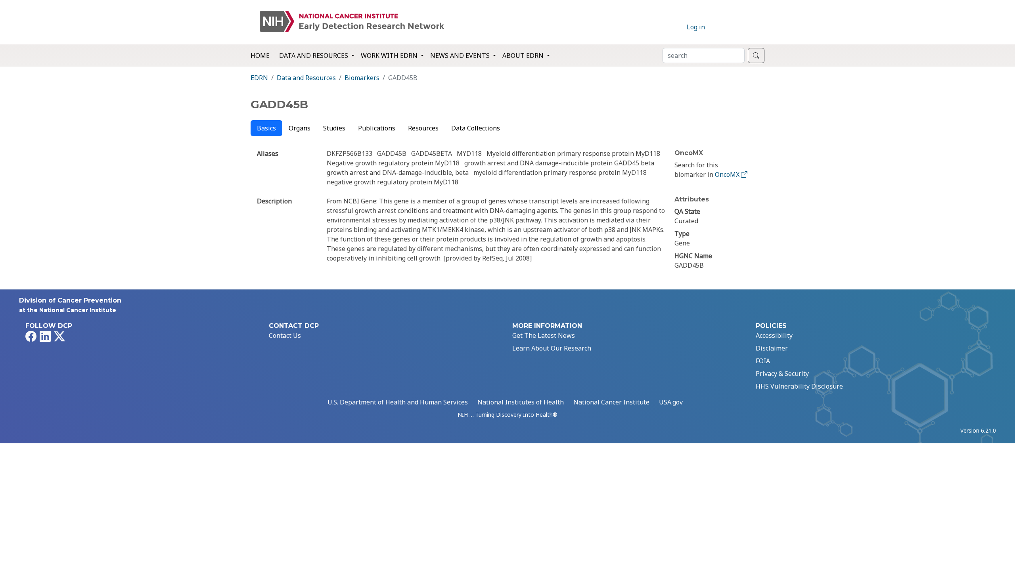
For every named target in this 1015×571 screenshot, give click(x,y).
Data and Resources (306, 77)
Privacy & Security (782, 373)
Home (260, 55)
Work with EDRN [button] (390, 55)
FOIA (763, 360)
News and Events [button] (460, 55)
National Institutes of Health (520, 402)
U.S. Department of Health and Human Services (397, 402)
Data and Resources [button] (314, 55)
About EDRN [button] (523, 55)
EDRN (259, 77)
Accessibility (774, 335)
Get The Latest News (543, 335)
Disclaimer (772, 348)
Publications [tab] (376, 128)
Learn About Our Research (551, 348)
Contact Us (285, 335)
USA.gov (671, 402)
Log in (696, 27)
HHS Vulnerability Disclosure (799, 386)
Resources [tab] (423, 128)
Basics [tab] (266, 128)
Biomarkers (362, 77)
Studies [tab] (334, 128)
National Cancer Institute (611, 402)
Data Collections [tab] (475, 128)
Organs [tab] (299, 128)
